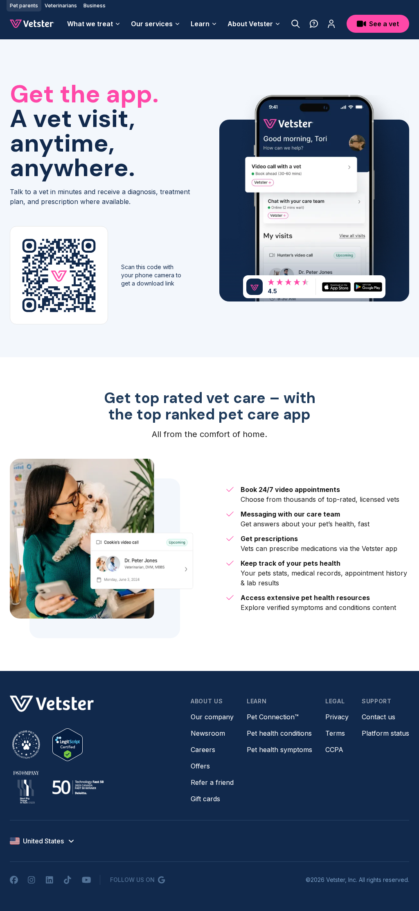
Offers (200, 766)
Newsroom (208, 733)
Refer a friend (212, 782)
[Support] (314, 24)
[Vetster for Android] (368, 287)
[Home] (32, 23)
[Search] (295, 24)
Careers (203, 750)
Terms (335, 733)
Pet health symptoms (279, 750)
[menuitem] (94, 24)
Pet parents (24, 5)
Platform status (385, 733)
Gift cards (205, 799)
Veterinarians (61, 5)
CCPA (334, 750)
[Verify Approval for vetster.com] (67, 744)
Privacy (337, 717)
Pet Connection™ (273, 717)
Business (94, 5)
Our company (212, 717)
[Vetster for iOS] (336, 287)
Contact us (378, 717)
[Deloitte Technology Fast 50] (77, 787)
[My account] (331, 24)
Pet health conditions (279, 733)
